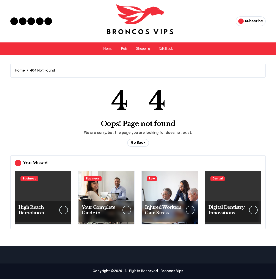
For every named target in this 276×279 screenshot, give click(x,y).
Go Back (138, 143)
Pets (124, 48)
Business (29, 178)
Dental (217, 178)
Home (107, 48)
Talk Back (166, 48)
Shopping (143, 48)
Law (152, 178)
